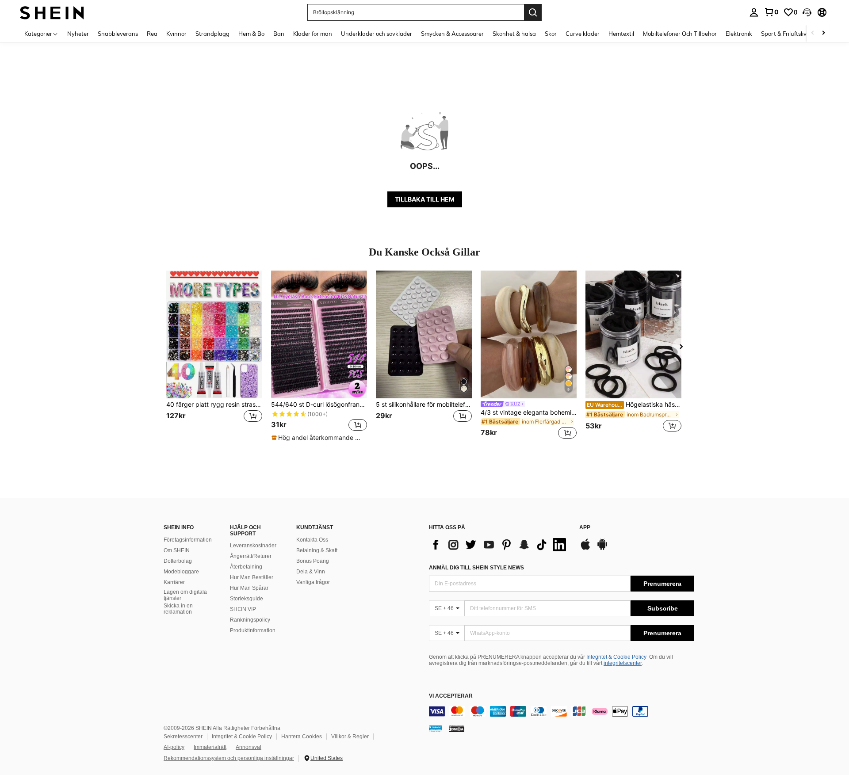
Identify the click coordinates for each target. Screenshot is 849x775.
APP (584, 528)
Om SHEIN (177, 550)
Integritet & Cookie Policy (616, 657)
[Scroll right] (823, 33)
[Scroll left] (813, 33)
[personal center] (754, 12)
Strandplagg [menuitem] (212, 33)
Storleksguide (246, 599)
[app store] (585, 549)
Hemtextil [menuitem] (621, 33)
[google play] (602, 549)
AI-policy (174, 747)
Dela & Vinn (310, 572)
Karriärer (174, 582)
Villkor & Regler (350, 736)
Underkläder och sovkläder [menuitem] (376, 33)
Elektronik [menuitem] (739, 33)
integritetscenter (623, 663)
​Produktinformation (252, 630)
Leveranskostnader (253, 545)
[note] (319, 437)
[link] (771, 12)
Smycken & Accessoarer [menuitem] (452, 33)
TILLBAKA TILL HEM (425, 199)
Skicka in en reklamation (178, 609)
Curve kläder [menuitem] (583, 33)
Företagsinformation (188, 540)
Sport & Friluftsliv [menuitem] (784, 33)
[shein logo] (52, 12)
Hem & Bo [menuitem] (251, 33)
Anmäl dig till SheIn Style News (476, 568)
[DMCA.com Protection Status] (456, 728)
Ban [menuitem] (278, 33)
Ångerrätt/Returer (251, 556)
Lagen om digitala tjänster (185, 595)
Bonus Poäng (312, 561)
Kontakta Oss (312, 540)
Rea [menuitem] (152, 33)
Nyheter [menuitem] (78, 33)
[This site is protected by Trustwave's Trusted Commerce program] (435, 728)
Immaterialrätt (210, 747)
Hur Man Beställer (251, 577)
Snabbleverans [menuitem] (118, 33)
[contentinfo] (561, 711)
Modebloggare (181, 572)
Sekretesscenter (183, 736)
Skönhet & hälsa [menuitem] (514, 33)
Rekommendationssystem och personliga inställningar (229, 758)
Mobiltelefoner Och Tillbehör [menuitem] (680, 33)
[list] (499, 544)
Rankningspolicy (250, 620)
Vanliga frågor (313, 582)
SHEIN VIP (243, 609)
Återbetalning (246, 567)
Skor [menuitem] (551, 33)
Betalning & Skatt (316, 550)
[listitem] (214, 356)
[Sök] (533, 12)
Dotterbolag (178, 561)
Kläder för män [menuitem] (312, 33)
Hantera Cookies (301, 736)
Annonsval (248, 747)
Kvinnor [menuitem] (176, 33)
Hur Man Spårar (249, 588)
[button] (807, 12)
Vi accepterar (451, 696)
